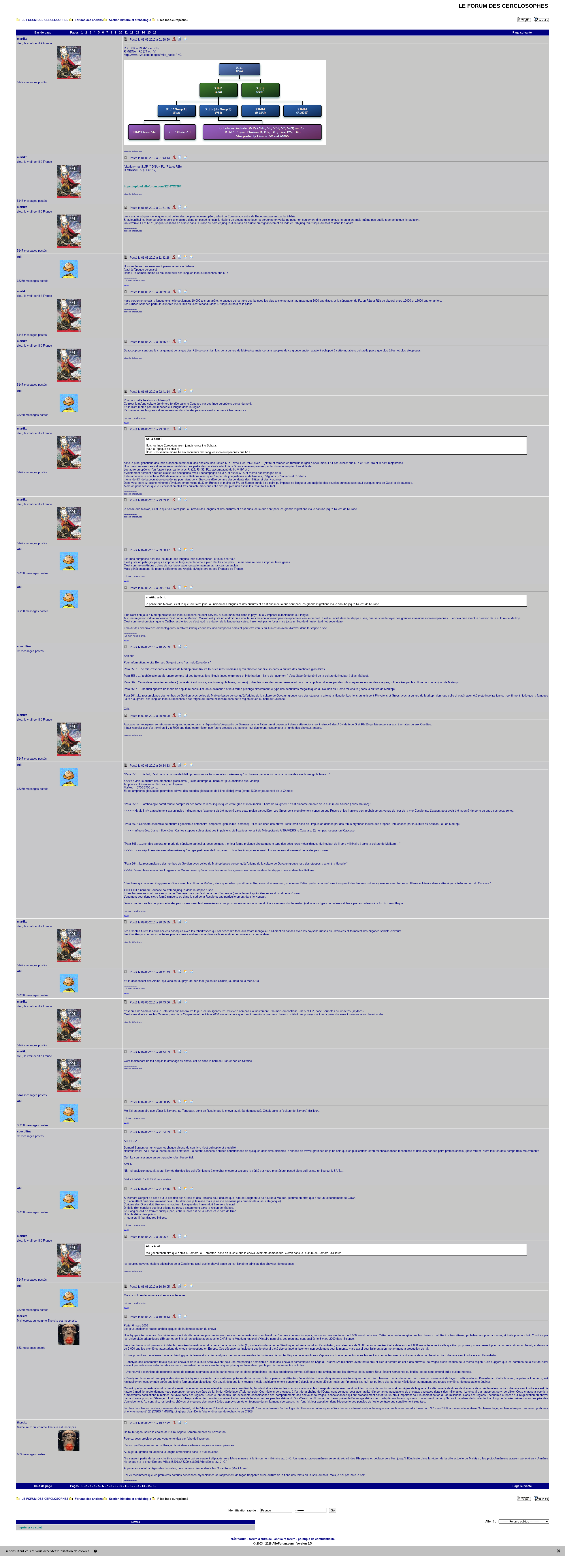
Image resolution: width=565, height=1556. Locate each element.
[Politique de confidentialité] (95, 1551)
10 (120, 32)
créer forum (239, 1539)
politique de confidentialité (316, 1539)
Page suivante (522, 32)
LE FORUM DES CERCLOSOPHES (45, 20)
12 (131, 32)
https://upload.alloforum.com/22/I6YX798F (152, 186)
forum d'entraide (260, 1539)
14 (143, 32)
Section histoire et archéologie (130, 20)
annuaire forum (284, 1539)
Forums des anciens (89, 20)
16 (154, 32)
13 (137, 32)
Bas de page (42, 32)
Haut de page (43, 1486)
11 (126, 32)
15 (149, 32)
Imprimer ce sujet (30, 1527)
